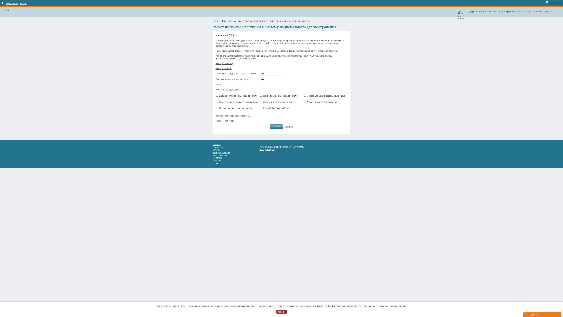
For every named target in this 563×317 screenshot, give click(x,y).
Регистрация (12, 3)
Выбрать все (232, 89)
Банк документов (507, 11)
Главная (217, 21)
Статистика (481, 11)
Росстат (284, 147)
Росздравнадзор (267, 149)
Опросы (548, 11)
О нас (556, 11)
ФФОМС (300, 147)
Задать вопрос (534, 314)
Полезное (537, 11)
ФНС (291, 147)
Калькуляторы (524, 11)
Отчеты (493, 11)
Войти (23, 3)
